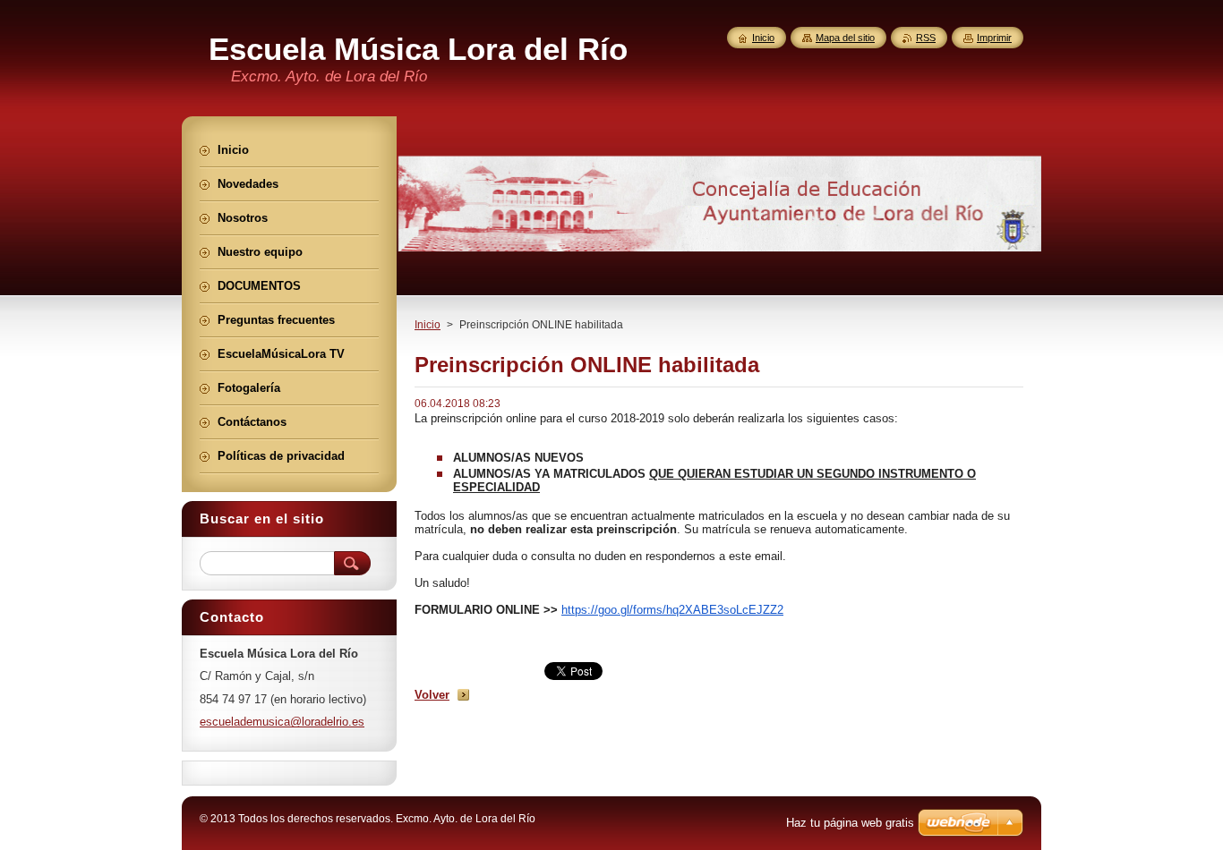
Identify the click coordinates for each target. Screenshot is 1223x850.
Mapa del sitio (845, 37)
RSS (926, 37)
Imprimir (994, 37)
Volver (432, 694)
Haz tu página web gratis (850, 822)
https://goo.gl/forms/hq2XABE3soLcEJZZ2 (672, 609)
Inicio (427, 324)
